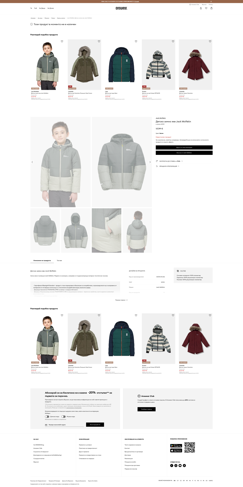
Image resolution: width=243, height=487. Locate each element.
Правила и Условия (54, 481)
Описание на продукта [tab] (42, 260)
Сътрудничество (38, 458)
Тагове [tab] (59, 260)
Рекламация (129, 458)
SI (200, 480)
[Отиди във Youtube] (180, 465)
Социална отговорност (41, 452)
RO (198, 480)
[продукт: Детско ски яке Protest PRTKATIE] (158, 64)
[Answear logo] (121, 8)
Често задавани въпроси (133, 445)
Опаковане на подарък (86, 458)
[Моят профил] (201, 8)
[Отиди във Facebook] (171, 465)
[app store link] (176, 450)
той (35, 8)
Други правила (84, 452)
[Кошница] (211, 8)
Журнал (36, 462)
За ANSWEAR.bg (38, 445)
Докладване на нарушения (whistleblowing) (47, 455)
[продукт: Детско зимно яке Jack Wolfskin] (47, 64)
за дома (50, 8)
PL (195, 480)
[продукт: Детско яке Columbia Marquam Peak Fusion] (84, 64)
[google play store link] (176, 446)
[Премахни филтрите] (211, 1)
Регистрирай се (95, 424)
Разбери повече (146, 409)
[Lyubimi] (206, 8)
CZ (180, 480)
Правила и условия (85, 445)
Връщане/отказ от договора (134, 452)
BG (175, 480)
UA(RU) (211, 480)
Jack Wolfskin (161, 118)
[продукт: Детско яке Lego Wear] (121, 64)
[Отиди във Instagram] (175, 465)
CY (178, 480)
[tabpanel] (121, 282)
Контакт (127, 448)
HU (190, 480)
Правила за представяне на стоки (90, 455)
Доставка (128, 455)
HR (187, 480)
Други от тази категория (184, 147)
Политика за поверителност (88, 448)
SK (203, 480)
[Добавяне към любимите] (62, 41)
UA (206, 480)
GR (184, 480)
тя (31, 8)
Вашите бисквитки (81, 481)
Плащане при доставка (132, 465)
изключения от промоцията (73, 407)
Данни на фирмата (67, 481)
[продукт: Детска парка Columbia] (195, 64)
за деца (42, 8)
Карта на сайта (92, 481)
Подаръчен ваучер (131, 469)
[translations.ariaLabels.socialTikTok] (184, 465)
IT (192, 480)
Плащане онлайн (130, 462)
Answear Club (37, 448)
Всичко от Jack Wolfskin (184, 153)
